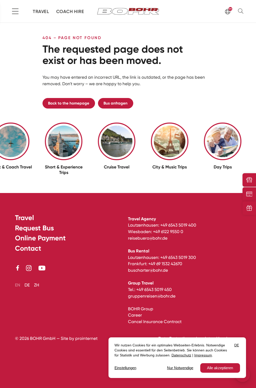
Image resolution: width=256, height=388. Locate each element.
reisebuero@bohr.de (148, 238)
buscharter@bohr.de (148, 270)
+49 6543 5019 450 (154, 289)
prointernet (86, 338)
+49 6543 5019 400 (178, 225)
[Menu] (15, 11)
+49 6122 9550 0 (168, 231)
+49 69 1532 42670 (165, 263)
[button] (242, 11)
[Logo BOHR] (128, 11)
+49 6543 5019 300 (178, 257)
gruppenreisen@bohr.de (152, 296)
